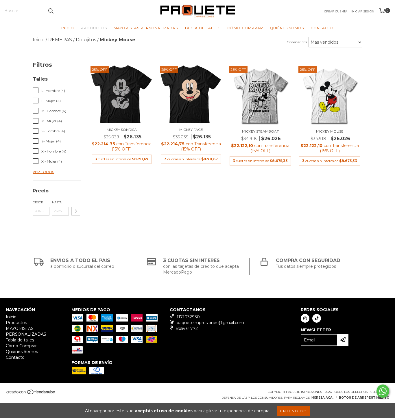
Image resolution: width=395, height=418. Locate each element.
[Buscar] (50, 11)
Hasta (57, 202)
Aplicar (75, 211)
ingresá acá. (322, 398)
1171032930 (188, 316)
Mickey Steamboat (260, 131)
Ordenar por (297, 42)
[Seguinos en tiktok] (316, 318)
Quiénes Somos (287, 28)
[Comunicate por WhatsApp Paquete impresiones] (382, 391)
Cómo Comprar (245, 28)
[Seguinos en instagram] (305, 318)
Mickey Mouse (330, 131)
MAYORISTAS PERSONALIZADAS (146, 28)
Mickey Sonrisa (122, 129)
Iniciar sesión (362, 11)
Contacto (322, 28)
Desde (38, 202)
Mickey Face (191, 129)
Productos (94, 28)
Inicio (67, 28)
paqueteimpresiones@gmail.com (210, 322)
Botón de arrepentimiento (364, 398)
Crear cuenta (335, 11)
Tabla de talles (202, 28)
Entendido (293, 411)
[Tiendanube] (31, 393)
